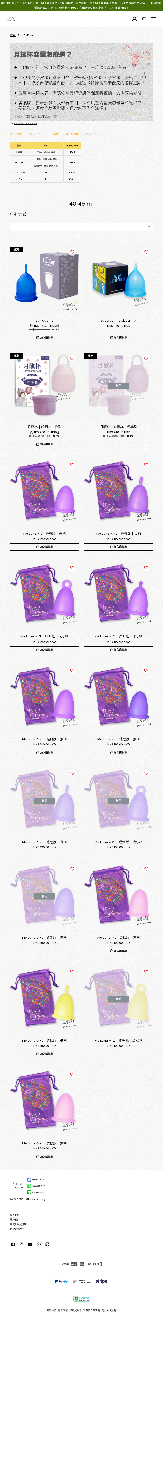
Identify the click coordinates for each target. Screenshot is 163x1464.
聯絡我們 (14, 1215)
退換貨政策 (76, 1310)
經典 (45, 159)
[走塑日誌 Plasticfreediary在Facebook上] (13, 1246)
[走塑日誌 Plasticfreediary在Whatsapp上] (39, 1246)
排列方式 (18, 214)
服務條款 (51, 1310)
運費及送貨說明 (18, 1224)
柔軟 (51, 166)
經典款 (47, 152)
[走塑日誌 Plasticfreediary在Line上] (47, 1246)
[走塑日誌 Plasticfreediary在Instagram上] (21, 1246)
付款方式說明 (17, 1229)
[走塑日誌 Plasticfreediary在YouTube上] (30, 1246)
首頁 (13, 35)
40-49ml (72, 134)
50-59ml (91, 134)
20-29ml (35, 134)
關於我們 (14, 1219)
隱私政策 (63, 1310)
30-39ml (53, 134)
